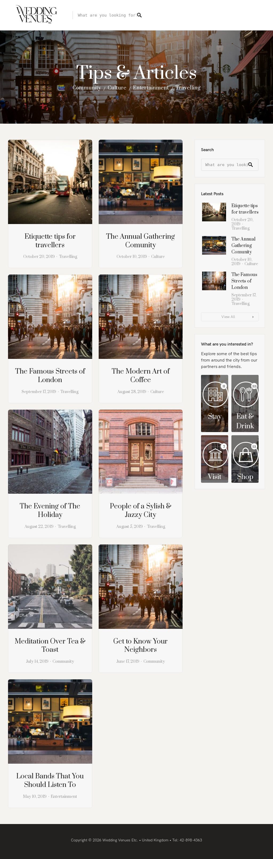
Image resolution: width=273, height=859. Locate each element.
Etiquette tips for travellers (50, 241)
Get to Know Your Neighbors (140, 645)
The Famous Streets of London (50, 376)
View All (228, 316)
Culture (117, 88)
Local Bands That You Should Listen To (50, 780)
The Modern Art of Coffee (141, 376)
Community (87, 88)
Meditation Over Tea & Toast (50, 645)
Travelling (187, 88)
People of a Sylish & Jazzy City (140, 510)
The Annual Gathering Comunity (140, 241)
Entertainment (151, 88)
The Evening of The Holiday (50, 510)
